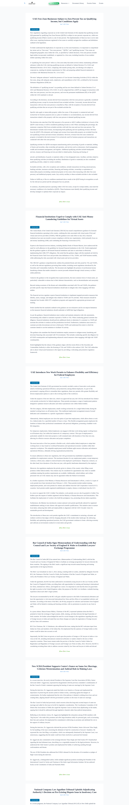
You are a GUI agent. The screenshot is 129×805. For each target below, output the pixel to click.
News (67, 24)
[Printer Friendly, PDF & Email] (64, 201)
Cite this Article (35, 29)
